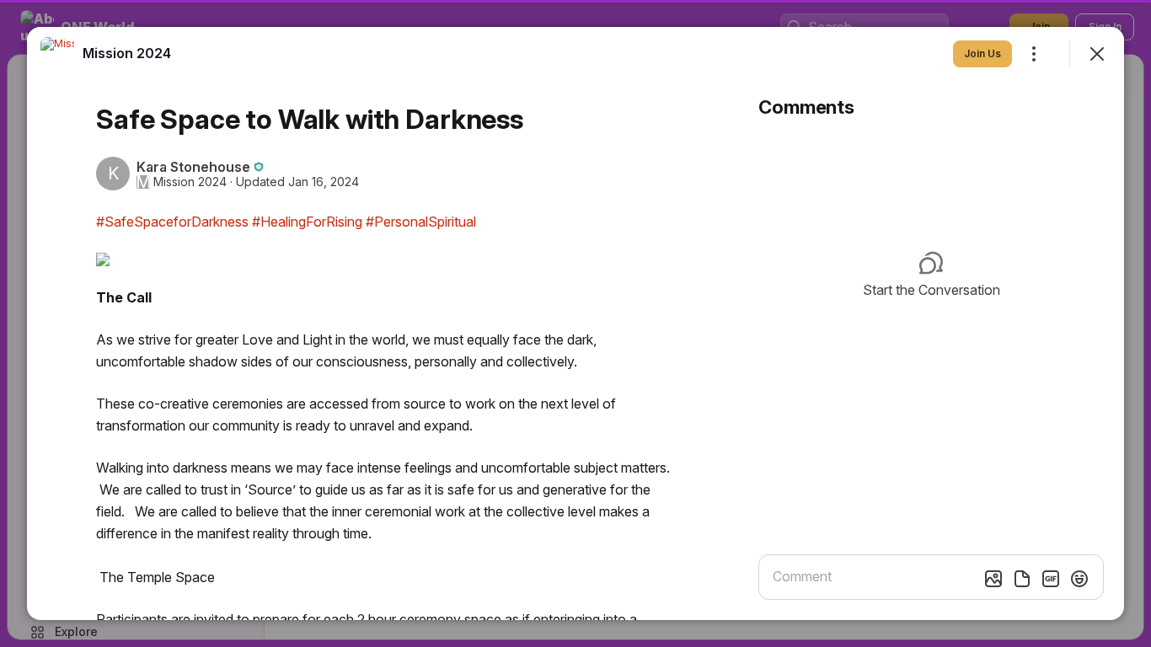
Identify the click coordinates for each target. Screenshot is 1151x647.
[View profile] (57, 54)
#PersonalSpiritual (421, 221)
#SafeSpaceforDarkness (172, 221)
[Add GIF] (1050, 578)
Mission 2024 (190, 182)
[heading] (127, 53)
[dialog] (575, 323)
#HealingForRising (307, 221)
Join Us (982, 53)
